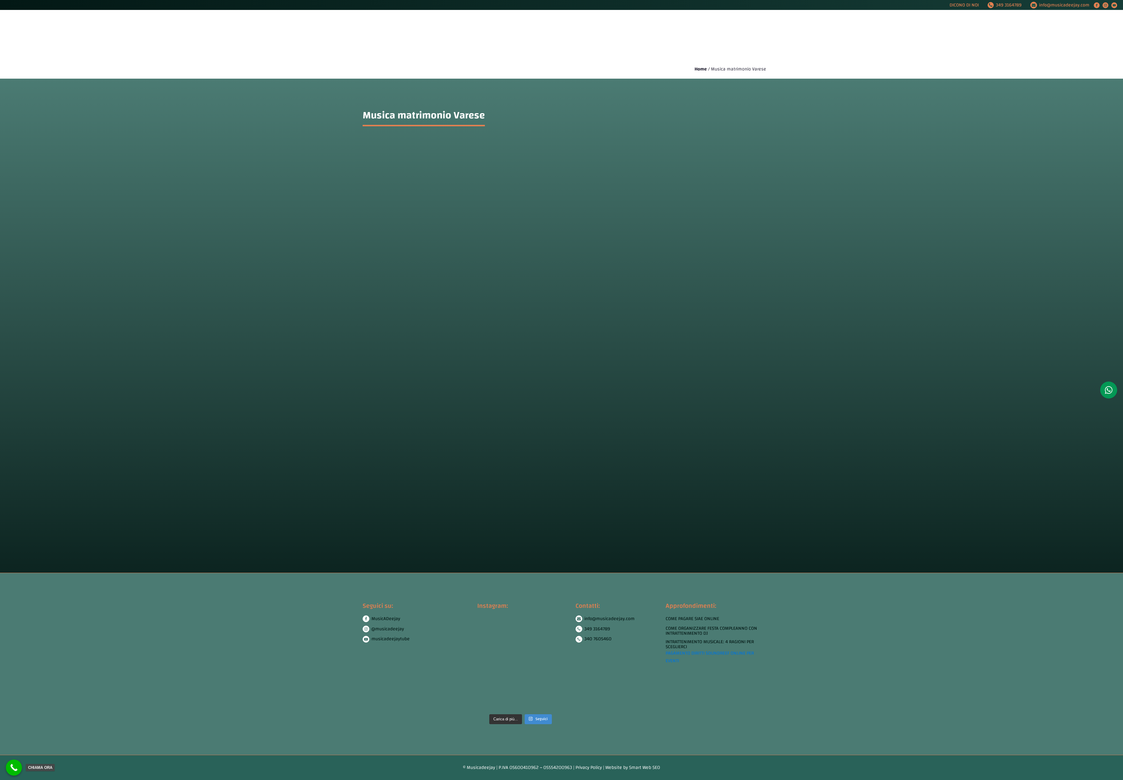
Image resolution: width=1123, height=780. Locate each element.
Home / (703, 69)
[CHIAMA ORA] (14, 768)
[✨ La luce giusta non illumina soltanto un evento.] (554, 687)
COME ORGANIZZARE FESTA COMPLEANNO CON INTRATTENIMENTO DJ (711, 631)
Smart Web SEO (644, 767)
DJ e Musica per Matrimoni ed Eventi (496, 34)
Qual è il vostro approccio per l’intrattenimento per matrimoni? (522, 426)
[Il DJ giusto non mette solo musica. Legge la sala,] (487, 687)
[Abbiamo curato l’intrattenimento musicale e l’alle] (532, 687)
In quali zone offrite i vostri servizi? (468, 478)
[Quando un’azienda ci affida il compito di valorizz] (509, 640)
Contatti (706, 34)
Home (414, 34)
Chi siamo (440, 34)
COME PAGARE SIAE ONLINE (692, 619)
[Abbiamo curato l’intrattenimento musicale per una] (487, 640)
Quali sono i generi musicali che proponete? (485, 400)
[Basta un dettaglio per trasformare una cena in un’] (532, 640)
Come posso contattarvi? (446, 504)
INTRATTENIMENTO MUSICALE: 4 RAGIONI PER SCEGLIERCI (710, 644)
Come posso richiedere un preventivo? (473, 452)
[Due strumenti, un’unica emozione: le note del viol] (509, 687)
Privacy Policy (589, 767)
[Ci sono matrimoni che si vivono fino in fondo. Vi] (554, 640)
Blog (681, 34)
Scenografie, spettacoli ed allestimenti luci (623, 34)
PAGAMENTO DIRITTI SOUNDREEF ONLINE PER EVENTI (710, 657)
